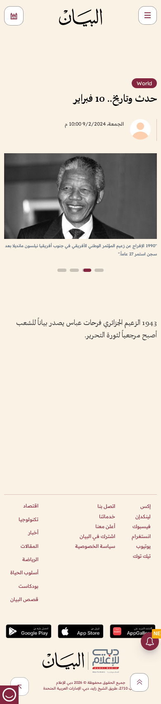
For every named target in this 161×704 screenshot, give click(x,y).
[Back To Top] (139, 682)
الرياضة (30, 559)
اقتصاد (30, 506)
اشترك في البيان (97, 536)
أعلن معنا (105, 526)
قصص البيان (24, 599)
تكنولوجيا (28, 519)
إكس (145, 506)
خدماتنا (107, 516)
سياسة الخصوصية (95, 546)
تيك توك (142, 556)
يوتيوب (143, 546)
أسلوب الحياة (24, 572)
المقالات (29, 546)
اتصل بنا (106, 506)
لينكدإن (143, 516)
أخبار (33, 532)
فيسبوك (142, 526)
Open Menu (147, 15)
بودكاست (28, 586)
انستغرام (141, 536)
